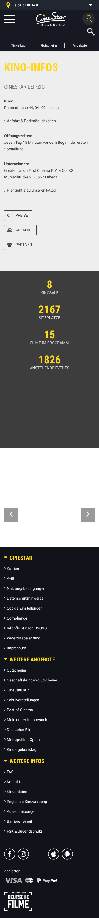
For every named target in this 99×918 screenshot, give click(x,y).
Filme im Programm (49, 343)
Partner (23, 245)
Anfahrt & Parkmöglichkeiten (31, 121)
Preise (21, 215)
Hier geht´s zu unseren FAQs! (31, 190)
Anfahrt (23, 230)
